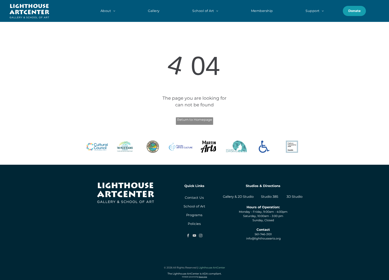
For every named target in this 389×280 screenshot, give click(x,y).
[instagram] (200, 236)
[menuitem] (107, 11)
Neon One (203, 277)
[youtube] (194, 236)
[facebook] (188, 236)
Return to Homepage (194, 120)
